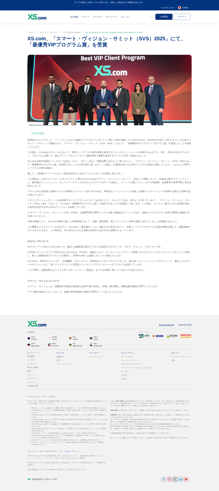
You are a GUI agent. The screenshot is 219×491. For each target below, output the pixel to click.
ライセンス (31, 364)
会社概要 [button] (74, 17)
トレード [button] (85, 17)
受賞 (29, 371)
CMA (95, 344)
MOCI (54, 344)
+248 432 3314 (185, 325)
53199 (96, 339)
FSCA (96, 337)
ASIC (33, 337)
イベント (30, 375)
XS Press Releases (72, 32)
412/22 (54, 339)
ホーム (32, 32)
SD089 (75, 339)
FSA (74, 337)
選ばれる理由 (32, 367)
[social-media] (163, 479)
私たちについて (33, 353)
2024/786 (55, 346)
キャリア (30, 360)
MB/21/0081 (35, 346)
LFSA (33, 344)
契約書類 (30, 356)
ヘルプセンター (167, 8)
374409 (33, 339)
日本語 (185, 8)
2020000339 (98, 346)
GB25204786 (77, 346)
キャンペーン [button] (112, 17)
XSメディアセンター (49, 32)
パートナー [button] (98, 17)
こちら (66, 451)
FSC (74, 344)
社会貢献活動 (32, 386)
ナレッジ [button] (125, 17)
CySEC (54, 337)
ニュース (30, 382)
